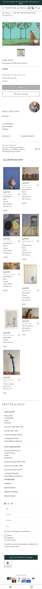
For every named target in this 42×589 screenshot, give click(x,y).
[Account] (29, 9)
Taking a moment (27, 323)
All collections (6, 13)
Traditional (10, 538)
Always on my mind (9, 274)
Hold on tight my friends (8, 381)
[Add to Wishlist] (19, 194)
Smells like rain (26, 290)
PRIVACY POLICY (10, 496)
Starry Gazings (7, 194)
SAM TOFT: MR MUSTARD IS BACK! (24, 13)
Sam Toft (7, 60)
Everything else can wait (27, 242)
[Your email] (21, 526)
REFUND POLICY (10, 488)
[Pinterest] (39, 149)
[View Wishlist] (36, 8)
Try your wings (7, 241)
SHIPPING (7, 484)
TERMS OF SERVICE (11, 492)
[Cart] (39, 8)
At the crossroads (8, 335)
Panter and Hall (22, 575)
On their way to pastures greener (27, 186)
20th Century (11, 540)
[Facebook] (36, 149)
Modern (9, 535)
